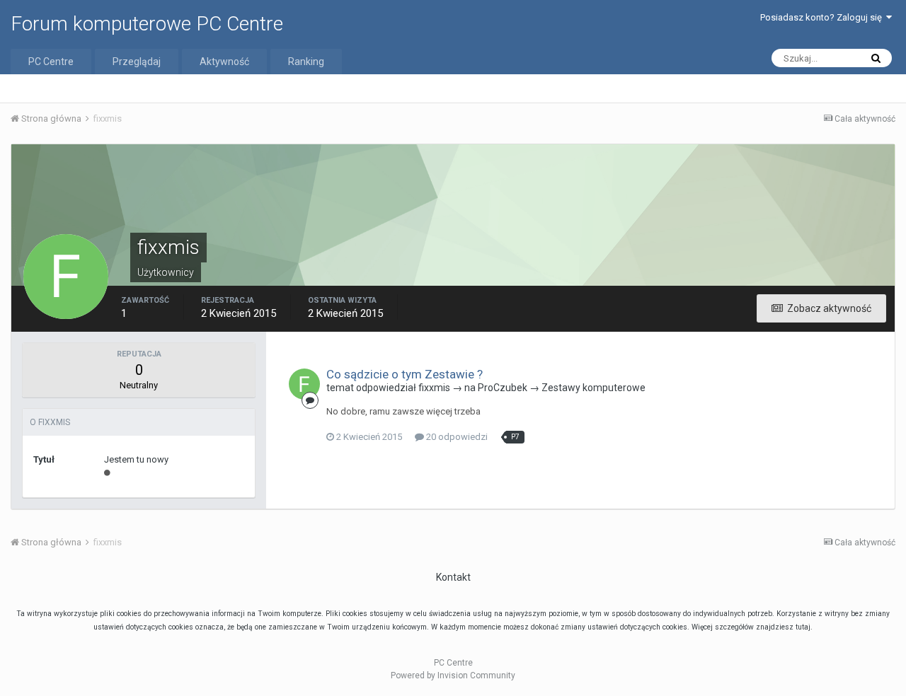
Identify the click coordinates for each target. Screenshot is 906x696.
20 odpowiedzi (456, 436)
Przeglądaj (137, 61)
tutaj (803, 627)
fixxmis (434, 387)
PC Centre (51, 61)
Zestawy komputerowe (593, 387)
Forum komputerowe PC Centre (147, 23)
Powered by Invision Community (453, 675)
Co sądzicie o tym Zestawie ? (404, 374)
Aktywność (224, 61)
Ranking (306, 61)
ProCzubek (502, 387)
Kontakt (453, 577)
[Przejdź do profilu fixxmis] (304, 384)
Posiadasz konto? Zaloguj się (823, 17)
